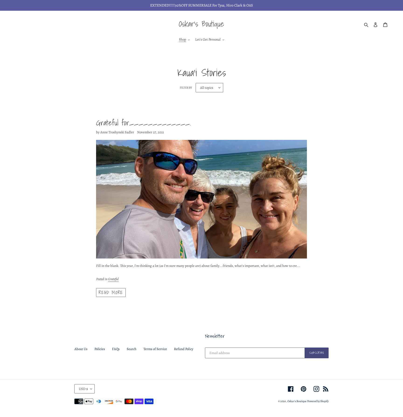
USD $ (83, 388)
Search (131, 349)
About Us (80, 349)
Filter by (186, 88)
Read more (111, 292)
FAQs (116, 349)
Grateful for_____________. (143, 123)
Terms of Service (155, 349)
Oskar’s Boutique (296, 401)
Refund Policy (183, 349)
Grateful (113, 279)
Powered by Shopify (318, 401)
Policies (99, 349)
